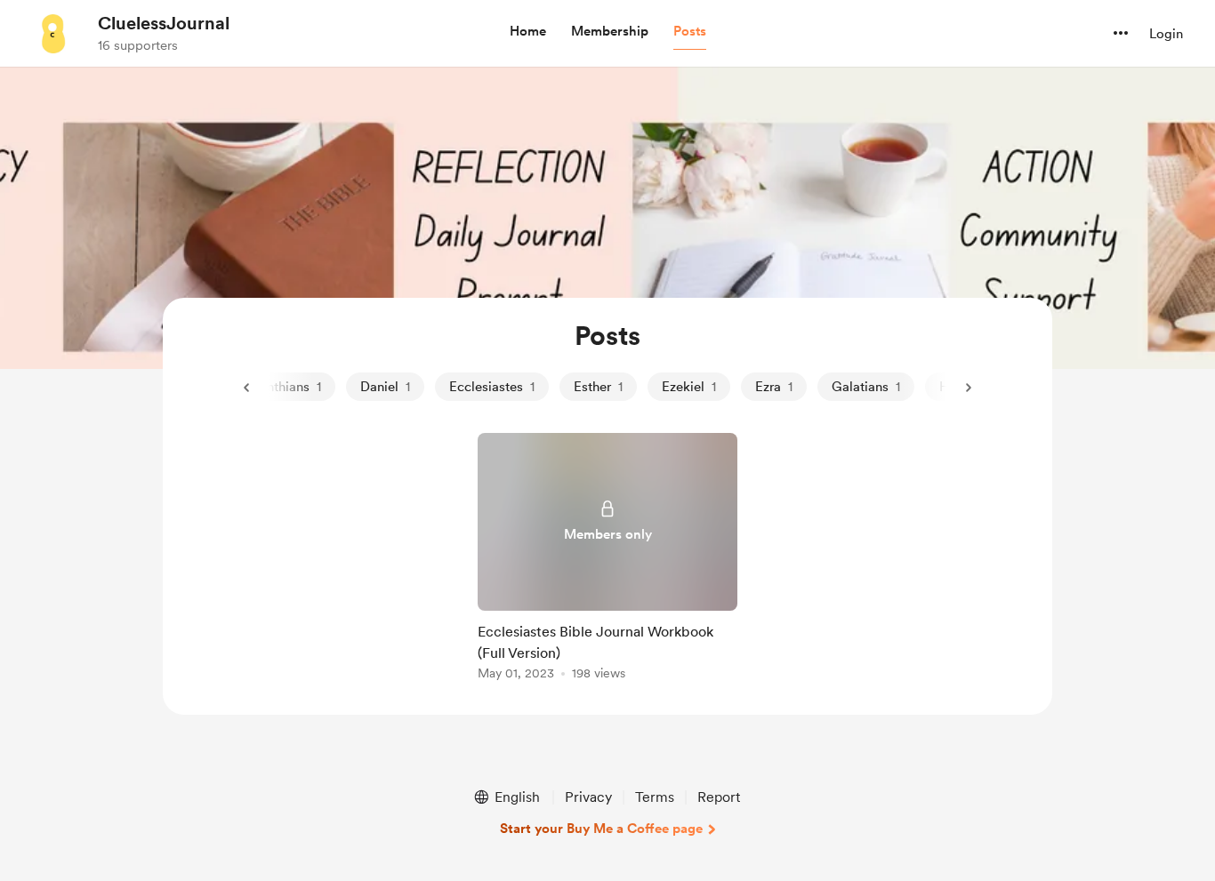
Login (1166, 34)
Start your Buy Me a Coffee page (601, 829)
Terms (654, 797)
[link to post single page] (607, 559)
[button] (528, 32)
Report (718, 797)
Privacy (588, 797)
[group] (607, 559)
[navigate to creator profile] (54, 33)
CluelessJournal (163, 23)
